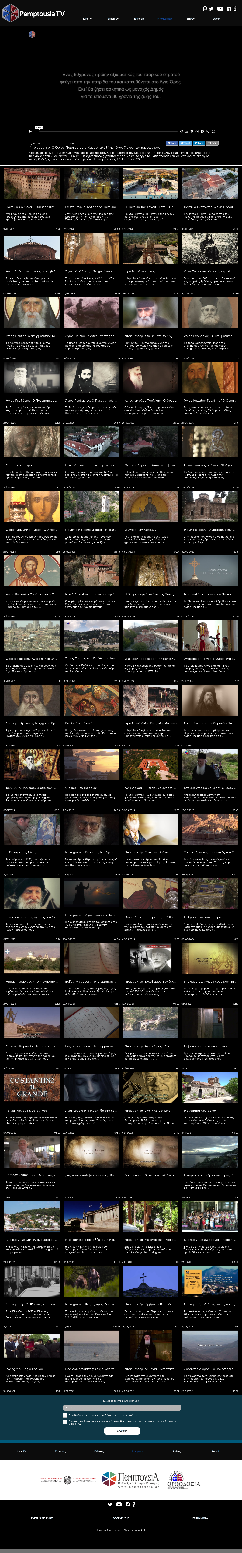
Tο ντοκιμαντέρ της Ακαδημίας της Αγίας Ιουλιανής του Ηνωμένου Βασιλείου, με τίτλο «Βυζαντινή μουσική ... (90, 991)
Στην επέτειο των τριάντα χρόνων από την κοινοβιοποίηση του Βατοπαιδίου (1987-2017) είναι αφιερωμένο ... (89, 1314)
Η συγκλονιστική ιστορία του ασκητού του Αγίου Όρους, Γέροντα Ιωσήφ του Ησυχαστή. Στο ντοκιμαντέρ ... (91, 925)
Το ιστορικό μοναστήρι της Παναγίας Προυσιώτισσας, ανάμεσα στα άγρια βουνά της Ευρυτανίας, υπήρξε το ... (88, 539)
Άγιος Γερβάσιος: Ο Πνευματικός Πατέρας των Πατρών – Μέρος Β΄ (33, 400)
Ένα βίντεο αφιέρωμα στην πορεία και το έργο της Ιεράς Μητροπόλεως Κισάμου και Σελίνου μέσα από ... (210, 1185)
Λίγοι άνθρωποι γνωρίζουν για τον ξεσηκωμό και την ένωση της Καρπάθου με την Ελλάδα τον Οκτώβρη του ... (31, 1056)
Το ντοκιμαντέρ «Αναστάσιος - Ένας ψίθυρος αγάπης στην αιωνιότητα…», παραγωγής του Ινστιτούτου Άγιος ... (207, 668)
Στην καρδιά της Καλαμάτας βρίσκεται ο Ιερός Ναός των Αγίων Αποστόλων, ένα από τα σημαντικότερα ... (31, 281)
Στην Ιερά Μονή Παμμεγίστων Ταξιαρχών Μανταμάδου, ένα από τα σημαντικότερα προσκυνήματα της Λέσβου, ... (32, 475)
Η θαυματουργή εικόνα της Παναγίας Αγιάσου (151, 594)
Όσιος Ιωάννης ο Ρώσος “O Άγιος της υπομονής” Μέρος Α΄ (33, 529)
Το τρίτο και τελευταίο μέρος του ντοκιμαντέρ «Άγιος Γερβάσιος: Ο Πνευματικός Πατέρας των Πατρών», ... (208, 346)
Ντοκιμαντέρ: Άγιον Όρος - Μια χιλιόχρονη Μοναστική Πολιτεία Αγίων (151, 1046)
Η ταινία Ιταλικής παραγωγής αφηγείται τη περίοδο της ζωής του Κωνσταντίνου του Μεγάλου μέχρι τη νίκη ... (32, 1120)
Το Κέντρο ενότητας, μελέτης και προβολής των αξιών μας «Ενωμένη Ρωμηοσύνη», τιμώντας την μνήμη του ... (30, 797)
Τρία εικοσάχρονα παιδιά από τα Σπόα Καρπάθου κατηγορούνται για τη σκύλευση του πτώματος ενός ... (208, 1056)
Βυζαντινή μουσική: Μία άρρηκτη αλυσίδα (92, 981)
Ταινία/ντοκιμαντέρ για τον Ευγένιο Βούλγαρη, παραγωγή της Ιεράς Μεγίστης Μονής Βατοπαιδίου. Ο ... (150, 862)
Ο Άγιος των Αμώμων (140, 529)
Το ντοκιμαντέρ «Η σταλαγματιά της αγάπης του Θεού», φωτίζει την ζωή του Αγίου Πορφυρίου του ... (31, 927)
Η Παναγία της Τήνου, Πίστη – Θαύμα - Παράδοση (151, 206)
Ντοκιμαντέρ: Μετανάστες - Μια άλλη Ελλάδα (151, 1239)
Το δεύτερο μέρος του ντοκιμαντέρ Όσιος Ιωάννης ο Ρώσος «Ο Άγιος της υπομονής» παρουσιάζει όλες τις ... (210, 475)
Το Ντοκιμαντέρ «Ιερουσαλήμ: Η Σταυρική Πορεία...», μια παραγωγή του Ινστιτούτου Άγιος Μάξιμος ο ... (210, 604)
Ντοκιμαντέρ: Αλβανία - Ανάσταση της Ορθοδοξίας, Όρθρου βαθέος (151, 1369)
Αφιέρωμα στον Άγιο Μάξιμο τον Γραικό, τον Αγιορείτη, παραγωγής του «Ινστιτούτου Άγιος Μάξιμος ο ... (31, 733)
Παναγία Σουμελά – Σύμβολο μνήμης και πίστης (33, 206)
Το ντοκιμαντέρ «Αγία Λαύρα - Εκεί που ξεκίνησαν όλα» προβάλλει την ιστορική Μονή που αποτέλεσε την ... (149, 797)
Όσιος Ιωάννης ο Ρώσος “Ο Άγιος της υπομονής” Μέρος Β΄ (211, 465)
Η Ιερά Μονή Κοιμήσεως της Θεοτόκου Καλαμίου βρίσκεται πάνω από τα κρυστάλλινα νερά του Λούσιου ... (149, 475)
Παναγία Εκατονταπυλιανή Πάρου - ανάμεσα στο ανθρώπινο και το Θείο (211, 206)
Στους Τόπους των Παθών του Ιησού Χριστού (92, 658)
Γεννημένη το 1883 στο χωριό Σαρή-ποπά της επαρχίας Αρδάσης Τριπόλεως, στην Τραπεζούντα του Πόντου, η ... (210, 281)
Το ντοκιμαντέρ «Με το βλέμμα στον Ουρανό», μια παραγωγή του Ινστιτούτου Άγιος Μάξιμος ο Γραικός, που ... (209, 733)
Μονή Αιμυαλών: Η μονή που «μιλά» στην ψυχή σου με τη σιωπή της (92, 594)
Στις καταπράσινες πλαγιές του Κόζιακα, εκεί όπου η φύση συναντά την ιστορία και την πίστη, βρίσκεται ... (91, 475)
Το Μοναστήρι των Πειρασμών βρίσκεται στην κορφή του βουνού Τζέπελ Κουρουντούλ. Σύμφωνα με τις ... (209, 1379)
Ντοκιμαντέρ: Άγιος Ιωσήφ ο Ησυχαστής (92, 915)
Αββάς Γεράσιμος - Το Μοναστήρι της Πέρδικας (33, 981)
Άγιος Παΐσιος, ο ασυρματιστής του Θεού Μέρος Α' (92, 336)
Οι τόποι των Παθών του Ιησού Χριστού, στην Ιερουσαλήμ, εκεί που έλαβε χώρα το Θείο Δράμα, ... (90, 668)
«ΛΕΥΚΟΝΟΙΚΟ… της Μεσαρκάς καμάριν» (33, 1175)
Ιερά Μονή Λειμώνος (140, 271)
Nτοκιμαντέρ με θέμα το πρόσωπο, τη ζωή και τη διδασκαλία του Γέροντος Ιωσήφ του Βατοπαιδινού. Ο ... (91, 862)
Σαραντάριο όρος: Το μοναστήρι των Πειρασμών (211, 1369)
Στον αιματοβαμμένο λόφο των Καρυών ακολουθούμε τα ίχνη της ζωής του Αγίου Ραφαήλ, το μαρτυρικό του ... (32, 604)
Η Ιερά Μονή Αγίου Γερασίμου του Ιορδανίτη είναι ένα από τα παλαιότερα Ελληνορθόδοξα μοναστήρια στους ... (30, 991)
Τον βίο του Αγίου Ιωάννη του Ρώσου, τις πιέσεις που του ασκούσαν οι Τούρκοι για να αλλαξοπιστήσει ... (32, 539)
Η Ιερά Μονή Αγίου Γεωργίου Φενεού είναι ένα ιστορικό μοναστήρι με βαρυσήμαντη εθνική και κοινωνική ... (148, 733)
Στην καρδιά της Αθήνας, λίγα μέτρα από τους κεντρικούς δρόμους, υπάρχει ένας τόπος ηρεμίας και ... (209, 539)
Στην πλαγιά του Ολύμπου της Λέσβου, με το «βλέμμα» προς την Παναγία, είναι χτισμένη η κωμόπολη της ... (150, 604)
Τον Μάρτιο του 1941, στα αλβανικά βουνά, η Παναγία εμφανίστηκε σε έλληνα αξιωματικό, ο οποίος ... (28, 862)
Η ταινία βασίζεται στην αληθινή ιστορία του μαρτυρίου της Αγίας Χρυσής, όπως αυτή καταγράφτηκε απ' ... (90, 1120)
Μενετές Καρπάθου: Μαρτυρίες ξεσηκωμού (33, 1046)
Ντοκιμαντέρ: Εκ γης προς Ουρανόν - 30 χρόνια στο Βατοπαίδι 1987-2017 (92, 1304)
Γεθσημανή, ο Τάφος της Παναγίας (91, 206)
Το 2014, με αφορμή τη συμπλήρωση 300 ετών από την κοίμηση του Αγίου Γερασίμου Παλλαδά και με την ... (209, 991)
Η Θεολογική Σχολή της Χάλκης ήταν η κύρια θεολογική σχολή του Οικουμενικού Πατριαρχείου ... (32, 1249)
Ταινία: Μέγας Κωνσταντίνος (26, 1110)
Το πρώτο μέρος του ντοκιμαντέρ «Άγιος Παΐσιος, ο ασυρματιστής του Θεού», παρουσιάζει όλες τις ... (90, 346)
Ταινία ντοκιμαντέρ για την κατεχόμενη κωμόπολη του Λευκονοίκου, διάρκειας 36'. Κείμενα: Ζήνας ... (31, 1185)
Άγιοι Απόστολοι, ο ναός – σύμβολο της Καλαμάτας (33, 271)
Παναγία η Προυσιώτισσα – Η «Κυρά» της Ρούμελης (92, 529)
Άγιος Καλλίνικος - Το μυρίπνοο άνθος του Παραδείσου (92, 271)
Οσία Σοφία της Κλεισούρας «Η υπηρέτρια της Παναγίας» (211, 271)
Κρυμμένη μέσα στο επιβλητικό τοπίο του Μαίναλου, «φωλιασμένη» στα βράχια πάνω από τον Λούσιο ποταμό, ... (91, 604)
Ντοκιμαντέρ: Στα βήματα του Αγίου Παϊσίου (151, 336)
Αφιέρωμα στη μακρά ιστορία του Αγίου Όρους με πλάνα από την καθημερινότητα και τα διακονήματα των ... (150, 1056)
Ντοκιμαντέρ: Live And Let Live (147, 1110)
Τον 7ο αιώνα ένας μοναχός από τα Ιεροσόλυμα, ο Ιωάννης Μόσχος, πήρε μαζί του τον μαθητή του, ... (208, 862)
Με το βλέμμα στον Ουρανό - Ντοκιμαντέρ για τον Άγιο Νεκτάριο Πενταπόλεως (211, 723)
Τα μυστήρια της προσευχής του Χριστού (211, 852)
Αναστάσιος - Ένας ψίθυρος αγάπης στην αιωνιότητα (211, 658)
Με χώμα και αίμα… (20, 465)
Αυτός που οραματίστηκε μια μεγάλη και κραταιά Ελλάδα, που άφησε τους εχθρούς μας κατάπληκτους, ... (149, 991)
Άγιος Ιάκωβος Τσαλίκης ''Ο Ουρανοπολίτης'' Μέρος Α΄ (211, 400)
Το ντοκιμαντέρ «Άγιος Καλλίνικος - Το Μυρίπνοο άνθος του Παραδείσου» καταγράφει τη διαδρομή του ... (90, 281)
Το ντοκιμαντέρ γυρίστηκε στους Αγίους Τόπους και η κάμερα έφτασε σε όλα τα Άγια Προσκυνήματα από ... (31, 668)
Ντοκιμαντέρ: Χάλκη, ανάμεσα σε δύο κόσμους (33, 1239)
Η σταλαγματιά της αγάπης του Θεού (33, 917)
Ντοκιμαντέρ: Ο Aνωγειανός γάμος (209, 1304)
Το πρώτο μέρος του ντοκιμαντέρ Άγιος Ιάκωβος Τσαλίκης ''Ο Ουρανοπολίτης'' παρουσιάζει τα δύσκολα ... (209, 410)
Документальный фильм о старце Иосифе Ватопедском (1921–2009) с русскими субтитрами (92, 1175)
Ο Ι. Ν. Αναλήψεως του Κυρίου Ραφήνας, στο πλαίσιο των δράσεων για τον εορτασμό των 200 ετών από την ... (209, 1120)
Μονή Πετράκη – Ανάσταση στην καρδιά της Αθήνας (211, 529)
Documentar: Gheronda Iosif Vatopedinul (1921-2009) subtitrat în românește (151, 1175)
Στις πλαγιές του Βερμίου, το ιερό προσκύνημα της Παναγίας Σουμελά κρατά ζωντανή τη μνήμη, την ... (28, 216)
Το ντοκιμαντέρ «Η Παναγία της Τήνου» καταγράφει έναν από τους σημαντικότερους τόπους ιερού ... (149, 216)
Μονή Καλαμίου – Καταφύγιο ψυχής (151, 465)
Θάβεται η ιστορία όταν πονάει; (206, 1046)
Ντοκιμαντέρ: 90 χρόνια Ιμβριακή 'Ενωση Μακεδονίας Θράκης (211, 1239)
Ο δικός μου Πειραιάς (81, 787)
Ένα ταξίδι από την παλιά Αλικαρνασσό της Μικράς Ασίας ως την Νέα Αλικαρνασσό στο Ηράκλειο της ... (89, 1379)
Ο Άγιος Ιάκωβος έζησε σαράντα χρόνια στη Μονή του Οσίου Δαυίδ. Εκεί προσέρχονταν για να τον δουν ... (150, 410)
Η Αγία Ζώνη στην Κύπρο (202, 917)
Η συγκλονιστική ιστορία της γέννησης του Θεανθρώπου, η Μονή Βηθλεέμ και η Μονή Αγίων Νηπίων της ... (90, 733)
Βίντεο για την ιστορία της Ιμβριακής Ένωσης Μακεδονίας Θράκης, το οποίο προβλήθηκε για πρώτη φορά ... (208, 1249)
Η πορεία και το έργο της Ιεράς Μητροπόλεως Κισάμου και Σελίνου (211, 1175)
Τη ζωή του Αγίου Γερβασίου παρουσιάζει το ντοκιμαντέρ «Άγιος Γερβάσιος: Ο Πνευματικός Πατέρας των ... (91, 410)
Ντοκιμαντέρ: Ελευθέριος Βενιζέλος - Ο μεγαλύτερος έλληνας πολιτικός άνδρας (151, 981)
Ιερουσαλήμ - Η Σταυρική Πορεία (208, 594)
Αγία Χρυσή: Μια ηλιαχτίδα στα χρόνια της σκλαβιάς (92, 1110)
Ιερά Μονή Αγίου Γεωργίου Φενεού (151, 723)
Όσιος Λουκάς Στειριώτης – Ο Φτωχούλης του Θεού (151, 917)
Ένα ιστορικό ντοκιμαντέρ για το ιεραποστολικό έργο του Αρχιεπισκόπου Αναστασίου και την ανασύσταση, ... (149, 1379)
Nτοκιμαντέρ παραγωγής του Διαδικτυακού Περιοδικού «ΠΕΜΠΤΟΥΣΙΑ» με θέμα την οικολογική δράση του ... (210, 797)
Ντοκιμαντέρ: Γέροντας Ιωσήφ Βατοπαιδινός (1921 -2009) (92, 852)
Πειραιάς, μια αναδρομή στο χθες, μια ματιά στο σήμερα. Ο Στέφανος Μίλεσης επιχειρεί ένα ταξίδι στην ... (90, 797)
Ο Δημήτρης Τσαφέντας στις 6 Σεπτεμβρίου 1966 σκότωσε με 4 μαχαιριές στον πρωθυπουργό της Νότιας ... (150, 1121)
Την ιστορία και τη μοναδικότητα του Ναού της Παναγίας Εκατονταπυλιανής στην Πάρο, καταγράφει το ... (208, 216)
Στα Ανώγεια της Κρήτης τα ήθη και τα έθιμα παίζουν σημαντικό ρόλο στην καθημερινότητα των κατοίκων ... (208, 1314)
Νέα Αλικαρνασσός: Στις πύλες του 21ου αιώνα (92, 1369)
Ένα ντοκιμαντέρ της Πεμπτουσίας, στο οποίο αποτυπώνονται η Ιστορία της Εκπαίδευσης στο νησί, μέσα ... (149, 1314)
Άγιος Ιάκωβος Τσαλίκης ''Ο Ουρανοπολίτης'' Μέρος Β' (151, 400)
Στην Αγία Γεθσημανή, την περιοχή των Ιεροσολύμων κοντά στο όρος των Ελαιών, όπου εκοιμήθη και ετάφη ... (89, 216)
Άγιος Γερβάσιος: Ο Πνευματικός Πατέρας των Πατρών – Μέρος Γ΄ (211, 336)
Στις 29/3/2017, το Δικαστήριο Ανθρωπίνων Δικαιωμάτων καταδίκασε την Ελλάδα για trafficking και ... (148, 1249)
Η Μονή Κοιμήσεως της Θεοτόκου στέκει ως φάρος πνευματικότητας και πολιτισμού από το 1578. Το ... (150, 668)
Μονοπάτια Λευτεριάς (200, 1110)
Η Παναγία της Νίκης (21, 852)
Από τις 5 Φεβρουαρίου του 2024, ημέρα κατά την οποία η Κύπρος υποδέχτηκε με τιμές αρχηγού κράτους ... (209, 927)
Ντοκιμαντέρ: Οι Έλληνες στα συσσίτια (33, 1304)
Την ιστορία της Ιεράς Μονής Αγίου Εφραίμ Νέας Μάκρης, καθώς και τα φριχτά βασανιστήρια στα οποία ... (146, 539)
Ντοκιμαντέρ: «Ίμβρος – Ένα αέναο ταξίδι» (151, 1304)
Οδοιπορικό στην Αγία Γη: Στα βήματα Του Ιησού (33, 658)
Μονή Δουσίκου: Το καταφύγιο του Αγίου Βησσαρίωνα (92, 465)
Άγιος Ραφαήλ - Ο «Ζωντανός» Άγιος (33, 594)
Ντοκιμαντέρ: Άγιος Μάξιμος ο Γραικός (33, 723)
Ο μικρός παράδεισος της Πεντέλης (151, 658)
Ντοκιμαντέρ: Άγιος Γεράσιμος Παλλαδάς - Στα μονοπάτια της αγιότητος (211, 981)
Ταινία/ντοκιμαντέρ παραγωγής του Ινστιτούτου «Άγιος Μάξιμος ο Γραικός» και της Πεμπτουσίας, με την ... (149, 346)
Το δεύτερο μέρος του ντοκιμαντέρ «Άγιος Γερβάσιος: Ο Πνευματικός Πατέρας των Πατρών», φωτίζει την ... (29, 410)
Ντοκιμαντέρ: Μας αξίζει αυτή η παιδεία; (92, 1239)
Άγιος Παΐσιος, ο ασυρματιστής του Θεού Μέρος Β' (33, 336)
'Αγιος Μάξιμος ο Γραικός (25, 1369)
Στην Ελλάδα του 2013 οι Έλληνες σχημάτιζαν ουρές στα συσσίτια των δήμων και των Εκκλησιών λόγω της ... (29, 1314)
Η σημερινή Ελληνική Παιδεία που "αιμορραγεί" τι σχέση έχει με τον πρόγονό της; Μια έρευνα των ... (86, 1249)
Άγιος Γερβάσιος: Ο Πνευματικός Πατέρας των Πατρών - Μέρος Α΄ (92, 400)
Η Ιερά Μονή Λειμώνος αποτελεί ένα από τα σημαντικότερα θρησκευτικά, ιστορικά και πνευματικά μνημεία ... (150, 281)
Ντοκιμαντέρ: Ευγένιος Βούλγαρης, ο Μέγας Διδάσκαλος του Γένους (151, 852)
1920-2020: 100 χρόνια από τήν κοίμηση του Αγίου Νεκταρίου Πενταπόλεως (33, 787)
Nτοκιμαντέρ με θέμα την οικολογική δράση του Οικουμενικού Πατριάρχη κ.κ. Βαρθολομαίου (211, 787)
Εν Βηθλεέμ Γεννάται (80, 723)
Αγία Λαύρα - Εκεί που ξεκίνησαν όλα (151, 787)
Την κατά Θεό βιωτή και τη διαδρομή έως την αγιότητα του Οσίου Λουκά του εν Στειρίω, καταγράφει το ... (150, 927)
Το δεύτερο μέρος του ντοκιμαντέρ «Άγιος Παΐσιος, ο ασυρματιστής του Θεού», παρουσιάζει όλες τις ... (28, 346)
